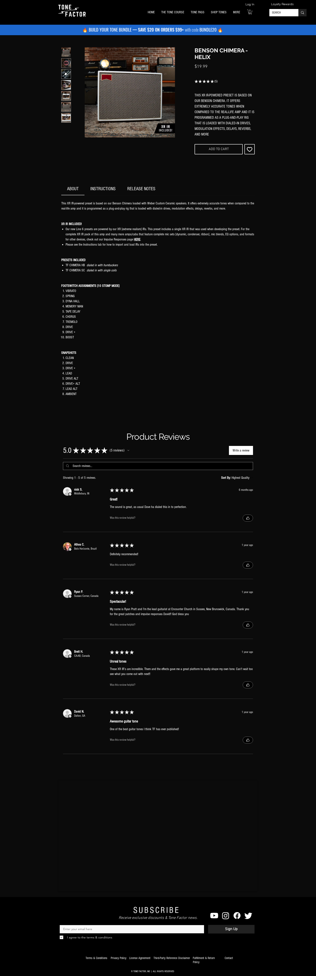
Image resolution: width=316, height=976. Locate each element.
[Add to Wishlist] (249, 149)
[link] (73, 189)
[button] (172, 12)
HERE (137, 239)
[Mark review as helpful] (248, 518)
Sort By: (226, 478)
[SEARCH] (302, 12)
